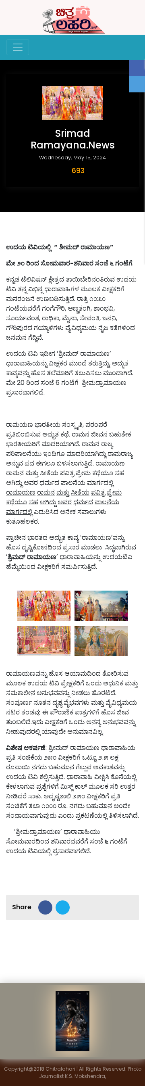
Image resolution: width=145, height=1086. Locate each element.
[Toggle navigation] (17, 47)
